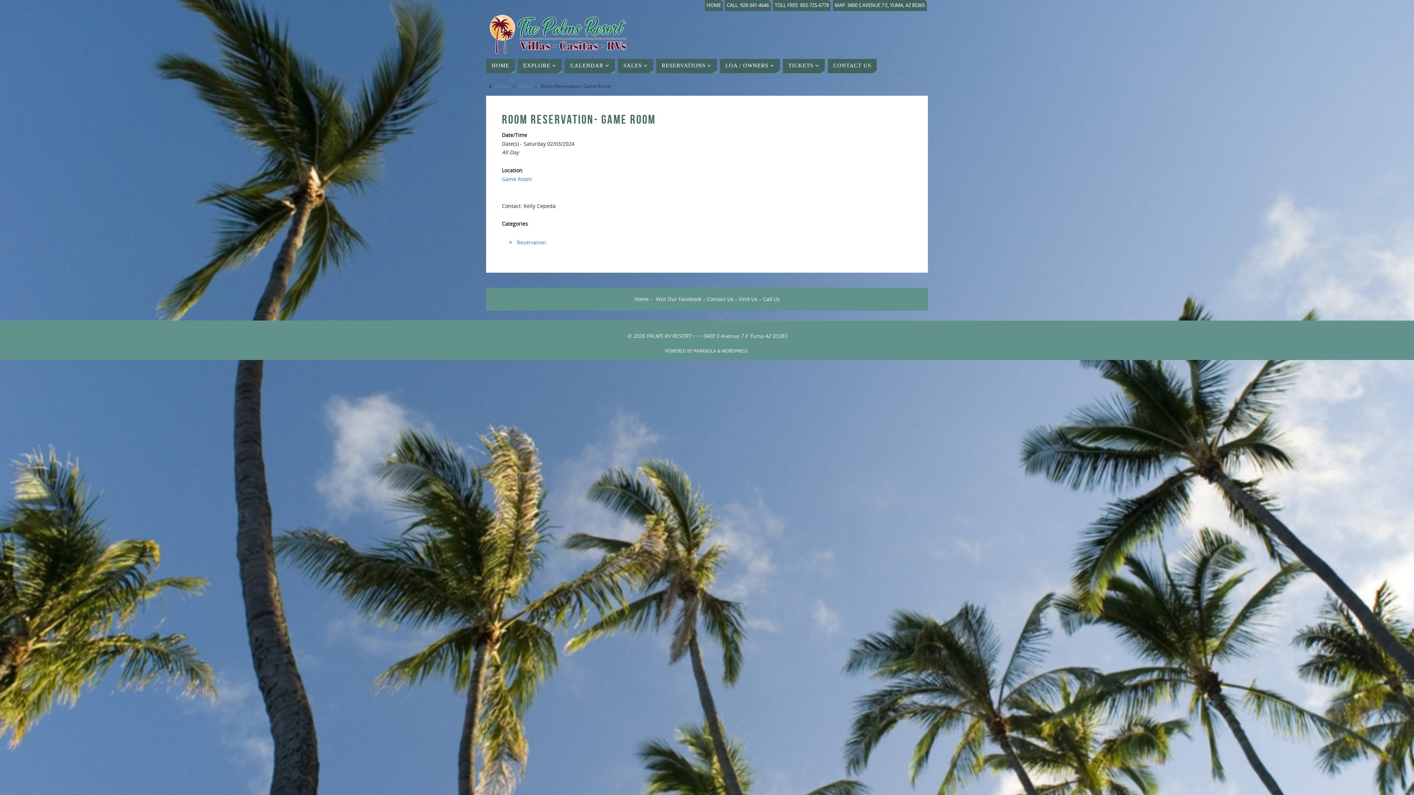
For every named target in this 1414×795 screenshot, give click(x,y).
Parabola (705, 351)
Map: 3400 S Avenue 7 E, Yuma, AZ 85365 (880, 5)
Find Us (748, 299)
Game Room (517, 179)
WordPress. (735, 351)
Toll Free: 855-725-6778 (802, 5)
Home (714, 5)
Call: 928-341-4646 (748, 5)
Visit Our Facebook (678, 299)
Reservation (531, 242)
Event (525, 86)
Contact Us (720, 299)
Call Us (771, 299)
